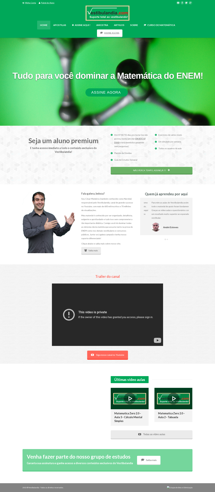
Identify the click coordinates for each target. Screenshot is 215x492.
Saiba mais (93, 250)
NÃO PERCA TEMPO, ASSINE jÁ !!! (149, 170)
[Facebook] (182, 3)
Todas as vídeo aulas (154, 434)
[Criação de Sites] (179, 487)
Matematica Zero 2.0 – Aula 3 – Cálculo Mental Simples (128, 417)
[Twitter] (186, 3)
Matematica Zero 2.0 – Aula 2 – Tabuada (171, 415)
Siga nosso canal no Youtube (110, 354)
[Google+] (190, 3)
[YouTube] (178, 3)
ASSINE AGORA (111, 33)
